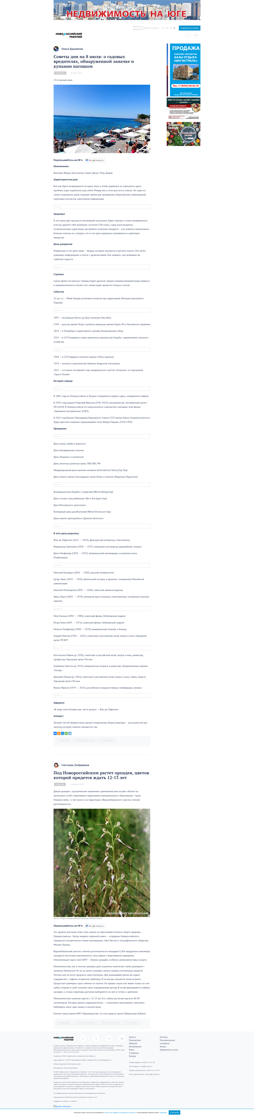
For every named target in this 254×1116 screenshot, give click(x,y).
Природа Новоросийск (110, 1023)
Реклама (132, 1056)
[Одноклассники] (58, 733)
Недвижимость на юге (169, 1050)
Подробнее (163, 1112)
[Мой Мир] (62, 733)
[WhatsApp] (66, 733)
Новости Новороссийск (85, 740)
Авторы (163, 1046)
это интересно (107, 740)
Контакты (164, 1037)
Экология (60, 784)
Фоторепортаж (135, 1046)
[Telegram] (70, 733)
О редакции (134, 1053)
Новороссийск (64, 740)
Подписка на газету (190, 28)
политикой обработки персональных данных (120, 1112)
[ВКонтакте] (55, 733)
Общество (60, 73)
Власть (131, 1050)
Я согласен (174, 1112)
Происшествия (135, 1040)
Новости (132, 1037)
